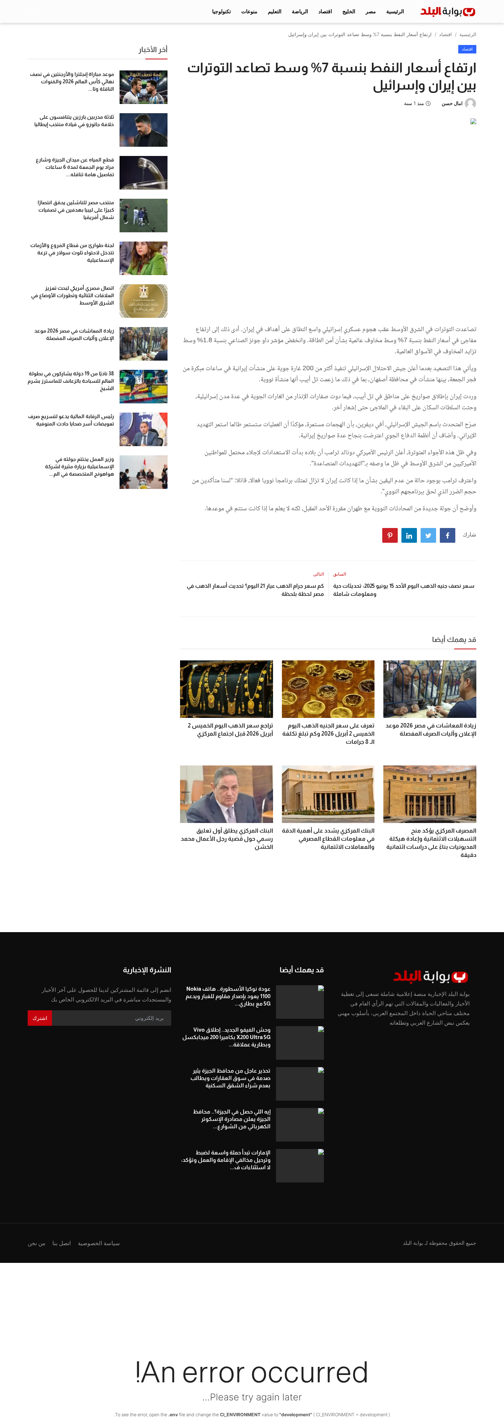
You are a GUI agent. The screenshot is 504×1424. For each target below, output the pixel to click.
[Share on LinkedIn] (409, 535)
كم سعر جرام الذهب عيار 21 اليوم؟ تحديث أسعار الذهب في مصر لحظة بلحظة (255, 590)
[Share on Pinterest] (390, 535)
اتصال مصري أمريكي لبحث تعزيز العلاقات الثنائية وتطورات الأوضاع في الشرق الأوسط (72, 295)
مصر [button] (371, 11)
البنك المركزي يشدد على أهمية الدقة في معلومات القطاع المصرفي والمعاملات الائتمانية (328, 838)
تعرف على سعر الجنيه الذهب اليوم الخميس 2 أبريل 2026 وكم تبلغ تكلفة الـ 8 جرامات (328, 733)
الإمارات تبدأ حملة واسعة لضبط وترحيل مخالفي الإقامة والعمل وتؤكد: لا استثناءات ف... (225, 1159)
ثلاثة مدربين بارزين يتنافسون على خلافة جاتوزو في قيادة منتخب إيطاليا (74, 120)
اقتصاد (445, 34)
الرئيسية (395, 11)
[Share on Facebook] (447, 535)
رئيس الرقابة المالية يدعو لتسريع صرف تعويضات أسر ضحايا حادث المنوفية (71, 420)
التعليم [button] (275, 11)
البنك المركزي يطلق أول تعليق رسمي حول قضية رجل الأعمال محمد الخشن (227, 838)
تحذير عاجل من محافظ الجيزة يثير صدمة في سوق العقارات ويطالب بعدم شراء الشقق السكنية (230, 1077)
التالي (318, 574)
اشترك (39, 1018)
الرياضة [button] (300, 11)
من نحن (36, 1243)
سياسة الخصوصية (99, 1243)
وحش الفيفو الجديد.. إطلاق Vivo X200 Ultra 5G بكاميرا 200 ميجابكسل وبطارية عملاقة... (226, 1037)
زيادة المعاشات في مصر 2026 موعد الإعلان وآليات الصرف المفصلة (431, 729)
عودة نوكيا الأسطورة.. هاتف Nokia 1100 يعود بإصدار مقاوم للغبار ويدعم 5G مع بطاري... (228, 996)
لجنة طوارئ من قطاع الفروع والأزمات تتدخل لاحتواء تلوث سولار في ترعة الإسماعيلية (72, 252)
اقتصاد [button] (325, 11)
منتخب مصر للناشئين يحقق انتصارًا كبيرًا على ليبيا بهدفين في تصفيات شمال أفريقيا (76, 209)
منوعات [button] (249, 11)
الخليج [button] (348, 11)
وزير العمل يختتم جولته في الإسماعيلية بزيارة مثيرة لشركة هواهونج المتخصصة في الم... (79, 466)
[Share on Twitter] (428, 535)
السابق (339, 574)
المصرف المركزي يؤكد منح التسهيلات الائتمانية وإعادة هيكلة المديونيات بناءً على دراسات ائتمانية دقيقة (431, 842)
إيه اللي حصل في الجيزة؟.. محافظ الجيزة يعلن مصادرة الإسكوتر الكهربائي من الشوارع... (231, 1118)
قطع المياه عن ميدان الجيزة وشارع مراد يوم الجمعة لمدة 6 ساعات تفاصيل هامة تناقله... (75, 167)
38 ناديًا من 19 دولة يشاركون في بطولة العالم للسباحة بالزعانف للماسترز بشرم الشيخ (71, 381)
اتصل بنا (61, 1243)
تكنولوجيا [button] (221, 11)
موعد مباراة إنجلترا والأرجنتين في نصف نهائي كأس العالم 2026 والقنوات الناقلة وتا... (72, 81)
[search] (34, 11)
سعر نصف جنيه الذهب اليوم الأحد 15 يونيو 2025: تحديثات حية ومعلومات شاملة (403, 590)
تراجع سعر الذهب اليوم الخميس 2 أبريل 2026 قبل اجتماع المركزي (230, 729)
